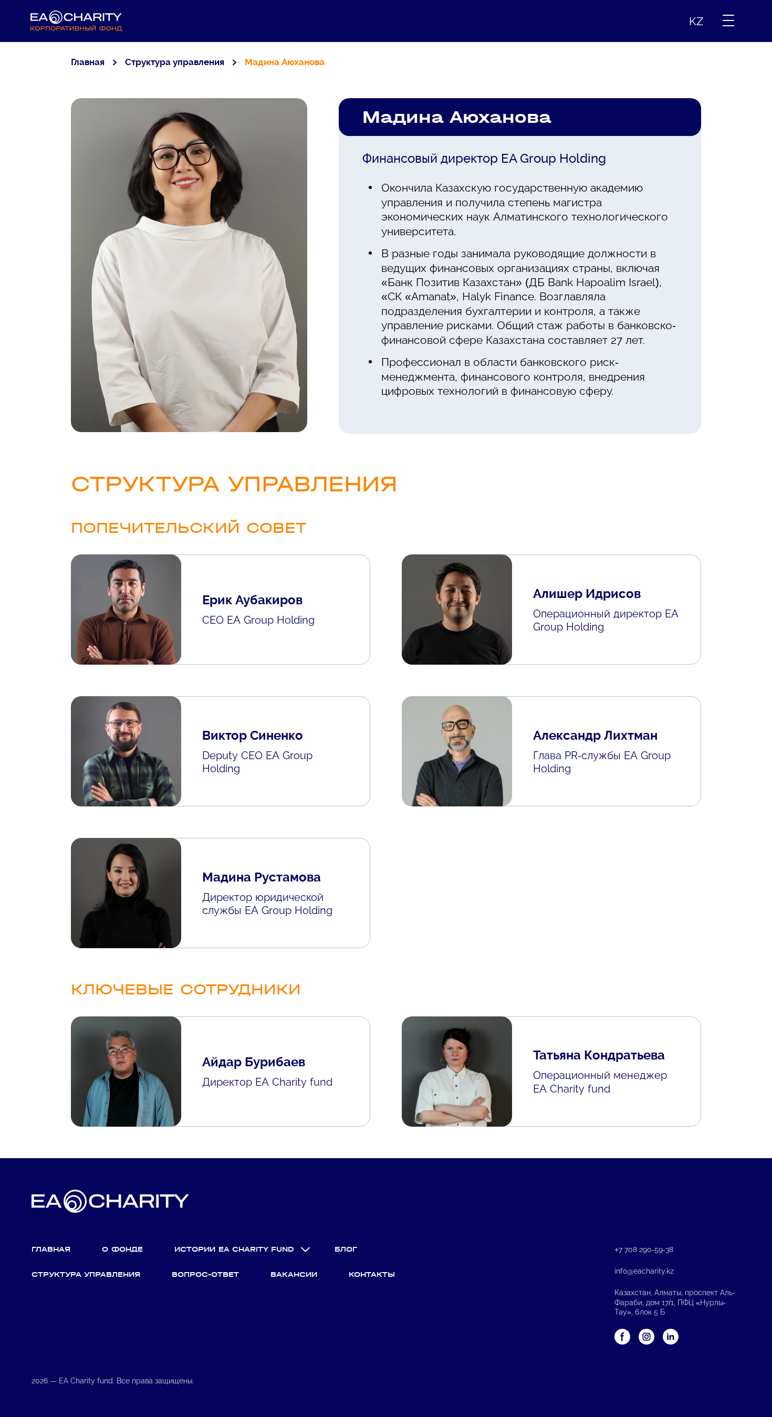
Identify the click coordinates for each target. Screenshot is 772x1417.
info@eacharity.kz (644, 1271)
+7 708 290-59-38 (643, 1249)
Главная (88, 62)
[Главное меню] (728, 21)
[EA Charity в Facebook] (622, 1337)
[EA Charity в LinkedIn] (671, 1337)
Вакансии (293, 1274)
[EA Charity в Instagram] (646, 1337)
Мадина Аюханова (285, 62)
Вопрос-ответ (205, 1274)
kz (696, 21)
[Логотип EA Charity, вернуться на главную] (76, 21)
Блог (346, 1249)
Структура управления (174, 62)
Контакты (372, 1274)
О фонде (122, 1249)
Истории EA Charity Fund (234, 1249)
